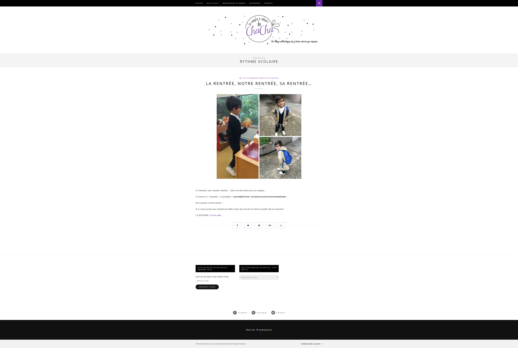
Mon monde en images (234, 3)
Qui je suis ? (213, 3)
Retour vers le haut (311, 344)
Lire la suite (215, 215)
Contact (268, 3)
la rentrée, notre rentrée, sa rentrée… (259, 83)
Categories (255, 3)
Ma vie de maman (248, 78)
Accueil (199, 3)
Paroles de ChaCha (268, 78)
